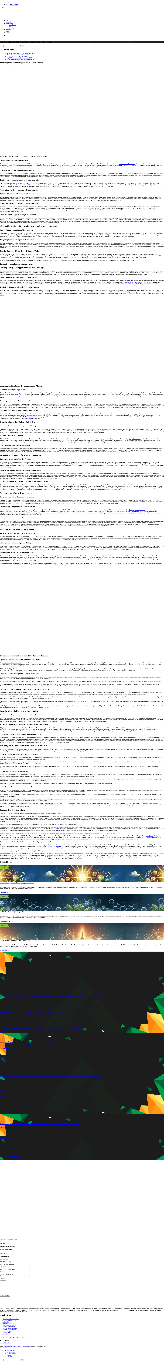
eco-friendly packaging (53, 828)
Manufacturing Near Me (9, 1325)
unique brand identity (135, 439)
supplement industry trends (44, 501)
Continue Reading (5, 892)
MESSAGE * (4, 1279)
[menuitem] (83, 1360)
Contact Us (3, 7)
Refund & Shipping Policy (10, 1329)
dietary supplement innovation (137, 510)
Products (8, 22)
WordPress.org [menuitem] (11, 1350)
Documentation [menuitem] (11, 1352)
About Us (6, 1322)
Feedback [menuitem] (9, 1356)
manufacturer (131, 819)
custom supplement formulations (132, 282)
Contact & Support (8, 1323)
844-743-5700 (14, 5)
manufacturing (150, 836)
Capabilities (9, 23)
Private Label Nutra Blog (10, 1328)
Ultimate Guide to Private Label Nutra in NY (19, 56)
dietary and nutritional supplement (11, 663)
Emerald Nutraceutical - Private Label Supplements (18, 1346)
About (8, 32)
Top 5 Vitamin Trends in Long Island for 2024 (19, 58)
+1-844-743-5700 (5, 1343)
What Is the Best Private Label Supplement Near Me (21, 59)
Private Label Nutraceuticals (11, 1319)
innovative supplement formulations (22, 184)
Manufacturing (13, 25)
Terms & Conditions (8, 1331)
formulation (141, 271)
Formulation (12, 26)
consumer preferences (16, 218)
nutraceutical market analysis (127, 164)
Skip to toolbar (4, 1347)
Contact (8, 29)
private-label (8, 728)
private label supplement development (27, 221)
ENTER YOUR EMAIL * (7, 1274)
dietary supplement (29, 418)
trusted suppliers (17, 394)
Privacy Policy (7, 1332)
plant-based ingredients (55, 846)
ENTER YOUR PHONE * (7, 1269)
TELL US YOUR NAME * (7, 1264)
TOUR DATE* (4, 1260)
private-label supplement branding (92, 429)
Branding (11, 28)
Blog (7, 31)
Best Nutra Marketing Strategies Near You (18, 54)
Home (8, 20)
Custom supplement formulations (16, 210)
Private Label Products (9, 1320)
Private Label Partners (9, 1326)
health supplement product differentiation (46, 805)
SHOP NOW (3, 1253)
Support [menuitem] (9, 1355)
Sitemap (5, 1334)
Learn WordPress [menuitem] (11, 1353)
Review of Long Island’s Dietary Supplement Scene (21, 53)
